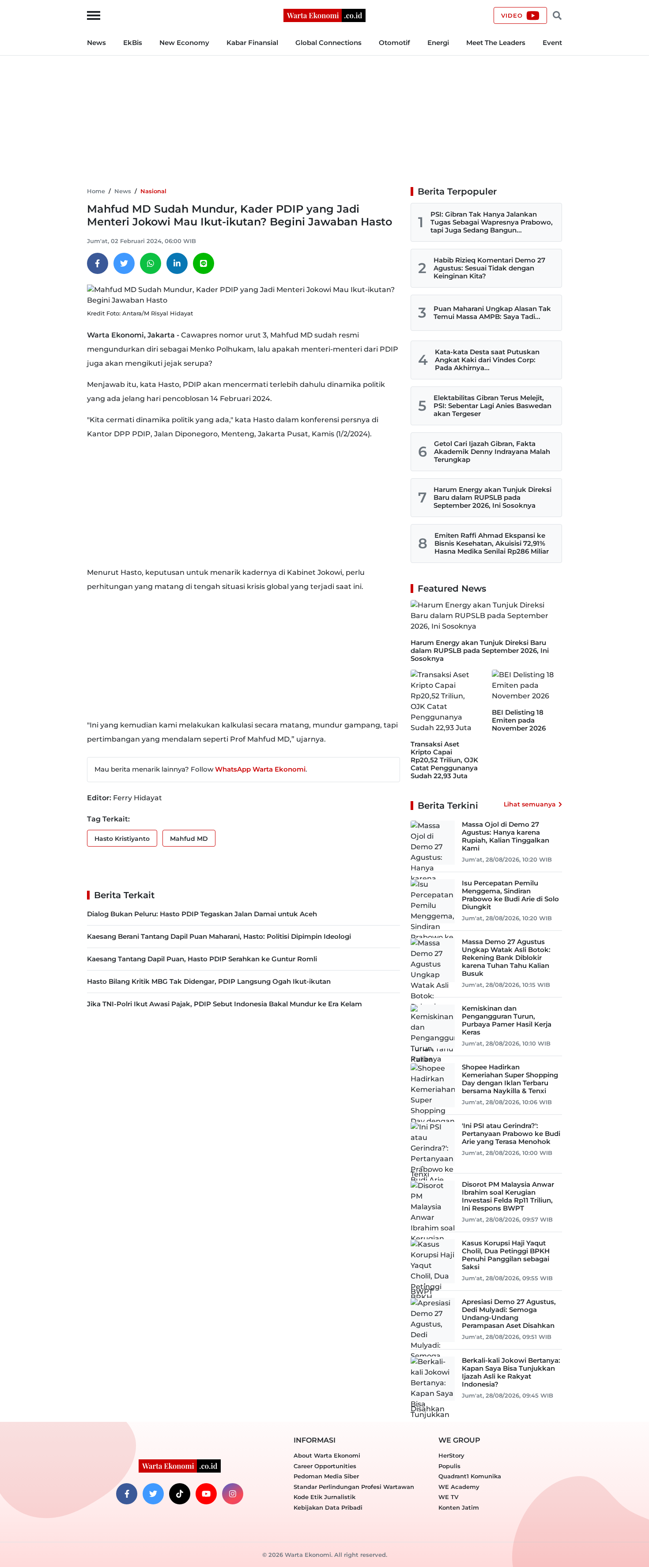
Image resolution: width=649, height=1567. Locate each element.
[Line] (203, 263)
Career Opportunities (325, 1466)
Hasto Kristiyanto (122, 839)
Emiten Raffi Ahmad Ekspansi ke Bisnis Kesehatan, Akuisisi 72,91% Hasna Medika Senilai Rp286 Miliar (491, 543)
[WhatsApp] (150, 263)
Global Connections (328, 42)
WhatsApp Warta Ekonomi (260, 769)
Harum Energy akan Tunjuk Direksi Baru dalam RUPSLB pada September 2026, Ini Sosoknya (492, 497)
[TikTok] (179, 1493)
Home (96, 191)
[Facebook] (97, 263)
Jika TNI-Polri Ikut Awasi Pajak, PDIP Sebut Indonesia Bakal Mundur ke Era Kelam (224, 1004)
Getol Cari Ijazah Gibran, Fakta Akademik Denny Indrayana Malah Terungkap (492, 451)
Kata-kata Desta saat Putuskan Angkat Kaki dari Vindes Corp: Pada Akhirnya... (487, 360)
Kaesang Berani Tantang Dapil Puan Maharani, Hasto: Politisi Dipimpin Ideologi (219, 936)
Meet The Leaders (495, 42)
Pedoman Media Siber (326, 1476)
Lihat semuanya (530, 804)
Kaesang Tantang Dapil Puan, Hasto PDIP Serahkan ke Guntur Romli (202, 959)
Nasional (153, 191)
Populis (449, 1466)
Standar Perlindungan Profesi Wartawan (354, 1486)
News (96, 42)
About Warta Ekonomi (327, 1455)
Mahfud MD (189, 839)
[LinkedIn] (177, 263)
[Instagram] (232, 1493)
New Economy (184, 42)
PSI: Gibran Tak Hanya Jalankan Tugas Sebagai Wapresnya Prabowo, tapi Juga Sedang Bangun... (491, 222)
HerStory (451, 1455)
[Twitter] (124, 263)
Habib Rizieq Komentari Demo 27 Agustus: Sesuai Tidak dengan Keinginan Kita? (489, 268)
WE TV (448, 1496)
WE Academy (458, 1486)
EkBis (132, 42)
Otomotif (394, 42)
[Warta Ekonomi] (324, 15)
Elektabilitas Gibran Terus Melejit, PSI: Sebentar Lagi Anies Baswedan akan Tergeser (492, 406)
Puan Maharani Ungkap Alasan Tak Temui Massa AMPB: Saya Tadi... (492, 312)
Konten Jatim (458, 1507)
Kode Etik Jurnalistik (324, 1496)
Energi (438, 42)
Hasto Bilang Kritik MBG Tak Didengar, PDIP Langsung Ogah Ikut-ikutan (209, 981)
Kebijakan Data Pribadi (328, 1507)
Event (552, 42)
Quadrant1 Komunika (469, 1476)
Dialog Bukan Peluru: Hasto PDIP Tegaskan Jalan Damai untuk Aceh (202, 914)
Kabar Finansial (252, 42)
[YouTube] (206, 1493)
